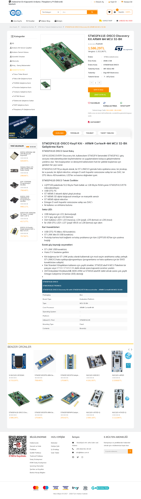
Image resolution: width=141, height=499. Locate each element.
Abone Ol (130, 451)
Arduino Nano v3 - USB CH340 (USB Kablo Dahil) (27, 168)
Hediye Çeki (55, 446)
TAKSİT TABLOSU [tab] (107, 133)
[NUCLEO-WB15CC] (96, 361)
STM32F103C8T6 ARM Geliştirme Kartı (48, 412)
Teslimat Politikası (36, 456)
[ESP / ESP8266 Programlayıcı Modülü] (14, 185)
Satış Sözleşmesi (36, 459)
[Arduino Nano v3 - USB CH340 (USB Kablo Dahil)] (14, 170)
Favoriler (95, 103)
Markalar (54, 443)
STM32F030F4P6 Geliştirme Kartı (72, 412)
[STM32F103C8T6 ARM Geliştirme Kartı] (44, 398)
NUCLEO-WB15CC (93, 375)
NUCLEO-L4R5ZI (118, 375)
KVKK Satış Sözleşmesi (38, 463)
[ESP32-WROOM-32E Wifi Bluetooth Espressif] (14, 156)
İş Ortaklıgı (55, 449)
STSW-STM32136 (65, 268)
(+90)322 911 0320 (125, 21)
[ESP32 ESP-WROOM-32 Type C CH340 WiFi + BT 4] (14, 216)
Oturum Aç (100, 2)
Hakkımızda (34, 443)
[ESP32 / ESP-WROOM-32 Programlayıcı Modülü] (14, 200)
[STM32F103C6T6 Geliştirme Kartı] (70, 361)
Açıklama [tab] (60, 133)
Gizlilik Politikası (35, 453)
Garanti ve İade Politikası (35, 447)
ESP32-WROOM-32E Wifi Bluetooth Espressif (27, 153)
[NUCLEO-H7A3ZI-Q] (122, 398)
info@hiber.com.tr (82, 453)
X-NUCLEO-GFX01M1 (16, 375)
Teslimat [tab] (90, 133)
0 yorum (99, 44)
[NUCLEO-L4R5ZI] (122, 361)
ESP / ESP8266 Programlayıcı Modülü (25, 183)
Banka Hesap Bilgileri (37, 473)
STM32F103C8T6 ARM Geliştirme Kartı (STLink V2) (53, 375)
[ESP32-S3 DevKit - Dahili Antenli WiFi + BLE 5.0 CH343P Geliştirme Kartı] (14, 231)
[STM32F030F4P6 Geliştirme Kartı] (70, 398)
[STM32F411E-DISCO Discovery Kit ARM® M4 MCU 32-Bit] (19, 398)
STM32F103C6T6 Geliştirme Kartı (72, 375)
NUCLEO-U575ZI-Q (93, 412)
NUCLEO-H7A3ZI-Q (119, 412)
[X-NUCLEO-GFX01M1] (19, 361)
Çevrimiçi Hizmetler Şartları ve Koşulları (37, 467)
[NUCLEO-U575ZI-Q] (96, 398)
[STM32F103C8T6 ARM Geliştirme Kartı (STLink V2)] (44, 361)
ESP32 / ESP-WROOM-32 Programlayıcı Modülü (25, 198)
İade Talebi (55, 453)
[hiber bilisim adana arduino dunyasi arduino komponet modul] (23, 127)
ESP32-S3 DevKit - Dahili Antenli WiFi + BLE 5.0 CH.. (27, 229)
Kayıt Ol (113, 2)
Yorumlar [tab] (74, 133)
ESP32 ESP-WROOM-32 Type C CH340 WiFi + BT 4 (28, 214)
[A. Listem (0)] (109, 12)
